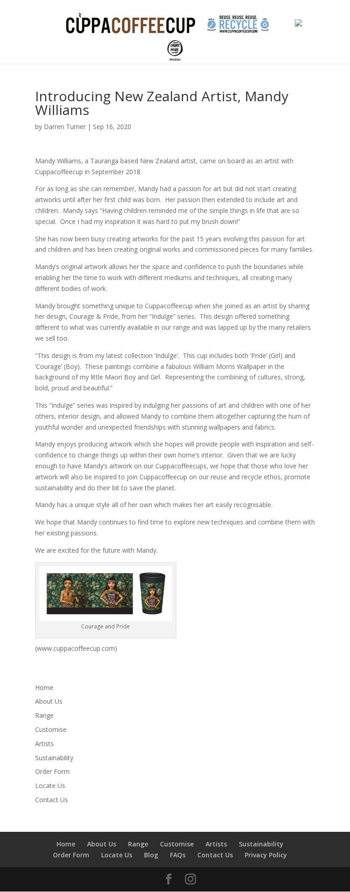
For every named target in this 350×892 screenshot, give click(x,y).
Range (44, 715)
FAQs (177, 855)
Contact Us (51, 799)
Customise (51, 729)
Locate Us (50, 785)
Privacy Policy (266, 855)
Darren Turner (65, 126)
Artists (44, 743)
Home (44, 687)
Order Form (52, 771)
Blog (151, 855)
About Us (48, 701)
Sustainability (54, 757)
